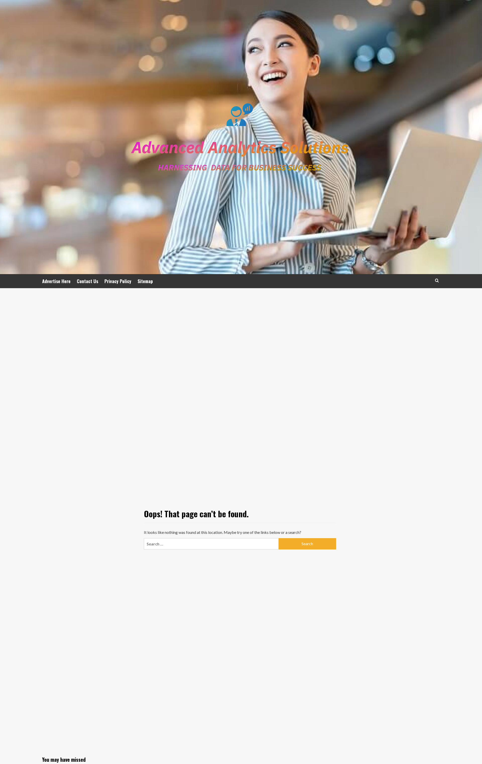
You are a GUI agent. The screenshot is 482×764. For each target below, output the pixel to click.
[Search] (437, 280)
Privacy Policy (117, 281)
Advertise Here (56, 281)
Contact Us (87, 281)
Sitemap (145, 281)
